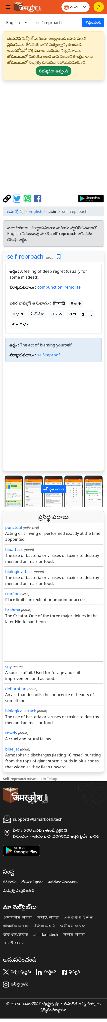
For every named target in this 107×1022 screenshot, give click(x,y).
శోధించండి (93, 22)
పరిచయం (9, 882)
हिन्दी (59, 303)
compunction (49, 287)
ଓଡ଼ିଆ (18, 314)
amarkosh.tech (45, 935)
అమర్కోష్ (14, 211)
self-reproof (48, 355)
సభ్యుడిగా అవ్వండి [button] (53, 71)
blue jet (12, 749)
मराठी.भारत (48, 918)
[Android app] (21, 850)
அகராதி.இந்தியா (78, 918)
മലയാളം (20, 324)
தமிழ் (87, 314)
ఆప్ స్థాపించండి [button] (53, 489)
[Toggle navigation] (8, 7)
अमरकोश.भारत (17, 918)
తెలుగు (75, 303)
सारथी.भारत (14, 943)
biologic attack (19, 571)
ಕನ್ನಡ (37, 314)
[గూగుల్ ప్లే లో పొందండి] (91, 198)
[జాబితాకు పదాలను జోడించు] (58, 256)
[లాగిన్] (99, 7)
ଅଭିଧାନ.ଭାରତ (73, 926)
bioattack (14, 549)
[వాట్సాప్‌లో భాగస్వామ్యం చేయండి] (28, 198)
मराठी (56, 314)
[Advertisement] (53, 137)
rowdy (11, 733)
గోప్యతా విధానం (32, 882)
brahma (12, 610)
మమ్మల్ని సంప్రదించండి (18, 890)
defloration (15, 688)
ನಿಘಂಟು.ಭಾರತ (44, 926)
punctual (13, 527)
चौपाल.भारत (74, 935)
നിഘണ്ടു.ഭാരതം (15, 926)
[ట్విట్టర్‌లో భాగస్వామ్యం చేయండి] (17, 198)
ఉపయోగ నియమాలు (63, 882)
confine (12, 593)
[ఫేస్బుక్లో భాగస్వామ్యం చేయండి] (38, 198)
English (35, 211)
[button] (10, 491)
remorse (72, 287)
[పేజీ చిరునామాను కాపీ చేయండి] (7, 198)
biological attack (20, 711)
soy (8, 666)
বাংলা (72, 314)
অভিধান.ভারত (15, 935)
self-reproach (25, 256)
